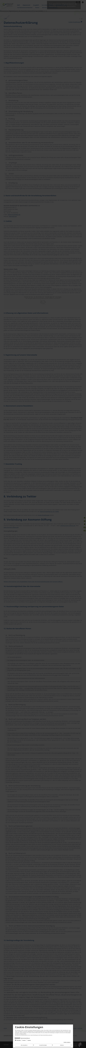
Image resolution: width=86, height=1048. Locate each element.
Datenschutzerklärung (25, 1038)
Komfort (24, 1040)
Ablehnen (62, 1045)
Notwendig (18, 1040)
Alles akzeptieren (24, 1045)
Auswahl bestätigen (43, 1045)
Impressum (17, 1038)
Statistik (29, 1040)
